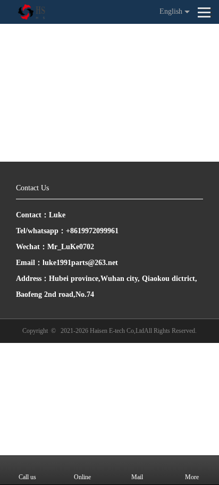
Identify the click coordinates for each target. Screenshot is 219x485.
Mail (137, 477)
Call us (27, 477)
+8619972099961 (92, 231)
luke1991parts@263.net (80, 263)
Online (82, 477)
